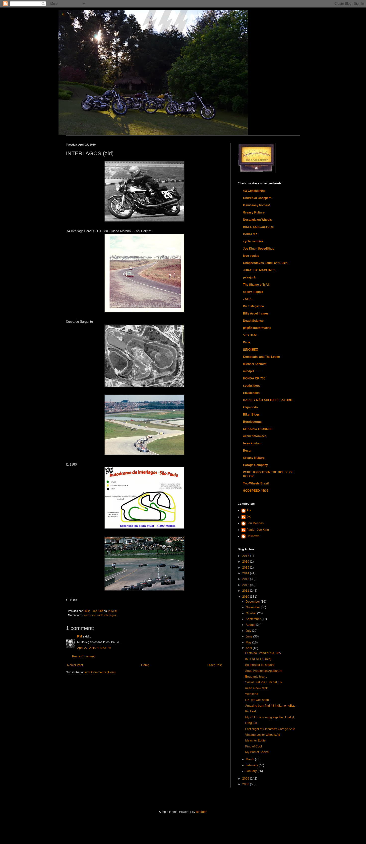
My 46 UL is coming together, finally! (269, 717)
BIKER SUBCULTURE (258, 227)
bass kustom (252, 443)
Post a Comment (83, 656)
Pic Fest (250, 711)
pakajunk (249, 277)
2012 (246, 585)
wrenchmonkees (255, 436)
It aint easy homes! (256, 205)
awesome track (93, 615)
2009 (246, 778)
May (249, 642)
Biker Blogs (251, 414)
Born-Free (250, 234)
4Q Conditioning (254, 191)
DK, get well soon (257, 700)
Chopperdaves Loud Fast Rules (265, 263)
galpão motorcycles (257, 328)
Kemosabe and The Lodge (261, 357)
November (253, 607)
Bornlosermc (252, 421)
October (251, 613)
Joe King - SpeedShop (258, 248)
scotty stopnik (253, 292)
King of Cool (253, 746)
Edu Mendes (255, 523)
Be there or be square (260, 665)
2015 (246, 567)
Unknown (252, 536)
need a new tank (256, 688)
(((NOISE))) (250, 349)
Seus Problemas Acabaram (263, 671)
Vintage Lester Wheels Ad (262, 735)
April (249, 648)
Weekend (251, 694)
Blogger (201, 812)
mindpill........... (252, 371)
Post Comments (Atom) (100, 672)
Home (145, 665)
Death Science (253, 320)
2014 (246, 573)
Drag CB (251, 723)
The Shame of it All (256, 284)
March (250, 759)
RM (79, 636)
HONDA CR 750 (254, 378)
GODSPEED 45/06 (255, 490)
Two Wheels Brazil (256, 483)
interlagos (110, 615)
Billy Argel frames (256, 313)
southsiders (251, 385)
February (252, 765)
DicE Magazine (253, 306)
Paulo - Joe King (257, 529)
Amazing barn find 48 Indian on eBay (270, 705)
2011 (246, 590)
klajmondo (250, 407)
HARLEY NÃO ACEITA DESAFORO (267, 400)
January (251, 771)
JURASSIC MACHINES (259, 270)
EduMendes (251, 393)
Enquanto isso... (256, 676)
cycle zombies (253, 241)
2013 (246, 579)
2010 (246, 596)
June (249, 636)
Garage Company (255, 465)
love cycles (251, 256)
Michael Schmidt (254, 364)
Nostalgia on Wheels (257, 219)
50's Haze (250, 335)
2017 (246, 556)
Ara (248, 510)
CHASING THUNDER (258, 429)
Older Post (214, 665)
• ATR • (247, 299)
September (253, 619)
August (251, 625)
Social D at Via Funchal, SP (263, 682)
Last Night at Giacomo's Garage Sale (270, 729)
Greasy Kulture (254, 212)
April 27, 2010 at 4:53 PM (94, 648)
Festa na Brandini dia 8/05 (263, 653)
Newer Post (75, 665)
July (249, 631)
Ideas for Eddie (255, 740)
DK (248, 517)
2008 (246, 784)
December (253, 601)
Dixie (246, 342)
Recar (247, 450)
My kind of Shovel (257, 752)
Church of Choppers (257, 198)
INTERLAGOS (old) (258, 659)
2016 (246, 561)
